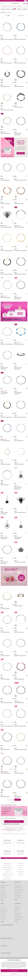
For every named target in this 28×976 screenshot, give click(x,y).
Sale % (8, 9)
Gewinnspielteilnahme (7, 869)
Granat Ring (3, 917)
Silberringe (16, 911)
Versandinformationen (7, 875)
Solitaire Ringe (17, 915)
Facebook (2, 957)
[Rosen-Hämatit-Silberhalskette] (7, 50)
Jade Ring (3, 919)
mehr (2, 900)
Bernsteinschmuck (18, 891)
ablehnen (13, 966)
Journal (20, 875)
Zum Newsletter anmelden (14, 821)
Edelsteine (19, 9)
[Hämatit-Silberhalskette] (7, 167)
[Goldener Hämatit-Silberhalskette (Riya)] (7, 97)
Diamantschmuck (18, 896)
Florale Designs (17, 919)
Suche (26, 6)
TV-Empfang (7, 871)
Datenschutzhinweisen (15, 968)
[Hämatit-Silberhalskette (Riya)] (20, 73)
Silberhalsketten (17, 913)
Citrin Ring (3, 913)
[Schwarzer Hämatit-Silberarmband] (20, 354)
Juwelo (13, 9)
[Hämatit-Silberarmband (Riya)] (7, 73)
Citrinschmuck (17, 893)
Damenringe (3, 893)
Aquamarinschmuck (18, 889)
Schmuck (3, 9)
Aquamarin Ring (4, 911)
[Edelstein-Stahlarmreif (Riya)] (20, 97)
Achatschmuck (17, 885)
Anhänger (3, 887)
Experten (21, 867)
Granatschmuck (17, 898)
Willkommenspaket (7, 867)
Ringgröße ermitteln (7, 879)
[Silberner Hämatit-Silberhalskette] (7, 26)
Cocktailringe (17, 909)
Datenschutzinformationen (7, 829)
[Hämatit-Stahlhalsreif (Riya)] (7, 474)
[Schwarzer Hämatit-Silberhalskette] (20, 120)
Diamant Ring (3, 915)
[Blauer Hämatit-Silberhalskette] (20, 26)
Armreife (2, 891)
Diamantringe (3, 896)
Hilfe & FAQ (7, 877)
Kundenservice (7, 863)
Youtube (5, 957)
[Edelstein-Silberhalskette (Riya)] (7, 190)
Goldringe (3, 898)
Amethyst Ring (4, 909)
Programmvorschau (20, 871)
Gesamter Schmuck (5, 885)
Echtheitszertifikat (7, 865)
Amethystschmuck (18, 887)
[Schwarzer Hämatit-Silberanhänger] (7, 499)
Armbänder (3, 889)
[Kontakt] (12, 1)
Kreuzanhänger (17, 906)
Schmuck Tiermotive (18, 917)
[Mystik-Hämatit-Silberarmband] (7, 261)
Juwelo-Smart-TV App (7, 873)
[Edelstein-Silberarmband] (7, 451)
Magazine (21, 869)
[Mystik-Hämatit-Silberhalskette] (20, 50)
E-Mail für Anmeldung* (10, 818)
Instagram (8, 957)
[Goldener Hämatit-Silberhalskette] (7, 237)
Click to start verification (12, 824)
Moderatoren (20, 865)
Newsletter (20, 873)
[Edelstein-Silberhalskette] (20, 451)
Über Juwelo (20, 863)
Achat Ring (3, 906)
